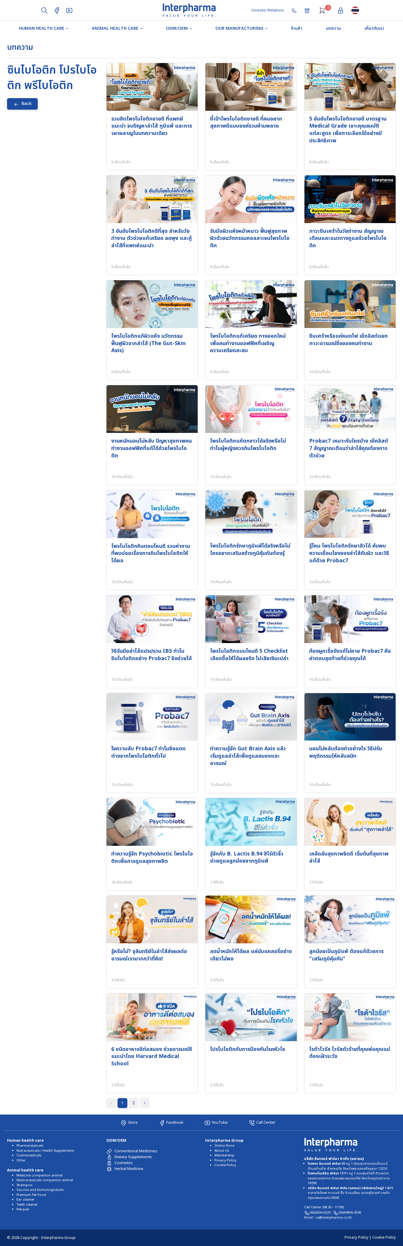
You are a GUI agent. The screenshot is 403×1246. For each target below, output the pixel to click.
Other (21, 1160)
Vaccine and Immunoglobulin (40, 1189)
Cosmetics (123, 1163)
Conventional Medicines (135, 1151)
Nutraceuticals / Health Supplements (45, 1150)
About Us (221, 1150)
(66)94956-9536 (349, 1212)
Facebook (175, 1122)
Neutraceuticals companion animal (45, 1180)
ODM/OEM (177, 28)
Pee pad (23, 1209)
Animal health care (115, 28)
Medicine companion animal (40, 1175)
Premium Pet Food (31, 1194)
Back (27, 103)
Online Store (224, 1145)
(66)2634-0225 (320, 1212)
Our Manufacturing (239, 28)
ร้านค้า (296, 28)
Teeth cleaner (27, 1204)
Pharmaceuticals (30, 1145)
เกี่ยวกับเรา (374, 28)
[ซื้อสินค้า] (308, 10)
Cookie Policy (225, 1165)
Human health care (41, 28)
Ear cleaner (26, 1199)
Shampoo (24, 1185)
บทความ (333, 28)
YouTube (220, 1122)
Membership (224, 1155)
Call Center (266, 1122)
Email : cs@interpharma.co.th (328, 1217)
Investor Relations (267, 10)
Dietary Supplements (133, 1157)
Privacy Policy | (358, 1237)
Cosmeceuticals (29, 1155)
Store (133, 1122)
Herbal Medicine (128, 1169)
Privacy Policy (225, 1160)
